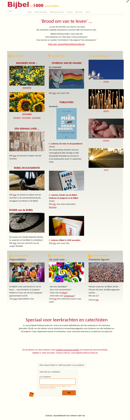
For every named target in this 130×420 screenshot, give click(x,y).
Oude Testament (41, 12)
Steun (87, 12)
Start (30, 12)
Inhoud (70, 12)
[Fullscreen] (127, 2)
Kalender (79, 12)
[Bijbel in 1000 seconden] (32, 5)
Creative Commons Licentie (67, 350)
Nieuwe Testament (57, 12)
